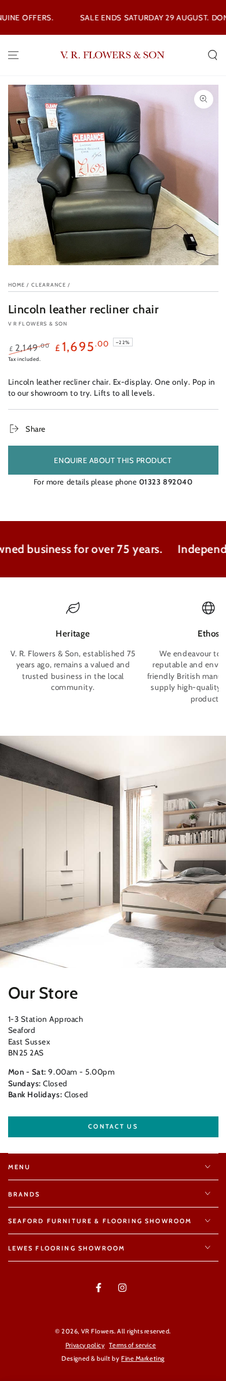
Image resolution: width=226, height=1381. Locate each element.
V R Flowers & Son (38, 323)
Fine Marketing (143, 1358)
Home (16, 284)
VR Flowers (97, 1331)
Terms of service (132, 1345)
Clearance (49, 284)
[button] (212, 55)
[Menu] (13, 55)
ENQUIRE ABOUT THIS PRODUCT (113, 460)
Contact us (113, 1126)
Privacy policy (85, 1345)
